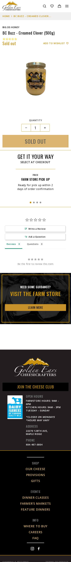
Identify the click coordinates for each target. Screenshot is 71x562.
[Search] (44, 6)
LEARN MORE (35, 307)
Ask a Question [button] (37, 236)
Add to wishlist (54, 43)
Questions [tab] (32, 243)
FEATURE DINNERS (35, 509)
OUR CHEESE (35, 469)
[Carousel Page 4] (40, 202)
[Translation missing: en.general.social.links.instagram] (32, 548)
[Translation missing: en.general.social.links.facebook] (38, 548)
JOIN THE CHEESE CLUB (35, 387)
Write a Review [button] (37, 228)
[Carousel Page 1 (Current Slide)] (30, 202)
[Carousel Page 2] (34, 202)
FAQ (35, 538)
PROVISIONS (35, 475)
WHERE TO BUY (35, 526)
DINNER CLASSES (35, 498)
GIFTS (35, 481)
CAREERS (35, 532)
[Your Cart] (59, 6)
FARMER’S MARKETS (35, 503)
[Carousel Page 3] (37, 202)
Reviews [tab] (11, 243)
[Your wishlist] (52, 6)
